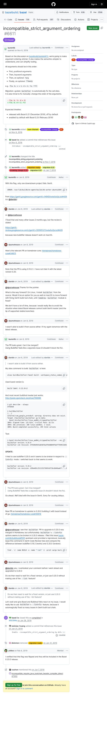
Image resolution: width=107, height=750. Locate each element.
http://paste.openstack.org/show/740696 (23, 398)
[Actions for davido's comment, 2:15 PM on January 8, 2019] (67, 281)
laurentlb (11, 48)
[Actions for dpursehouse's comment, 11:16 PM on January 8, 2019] (67, 482)
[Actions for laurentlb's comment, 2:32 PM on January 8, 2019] (67, 339)
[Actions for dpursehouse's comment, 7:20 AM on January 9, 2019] (67, 562)
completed (36, 618)
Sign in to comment (24, 688)
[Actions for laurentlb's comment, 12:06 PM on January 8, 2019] (67, 177)
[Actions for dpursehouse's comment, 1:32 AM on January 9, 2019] (67, 505)
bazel (23, 12)
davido (11, 209)
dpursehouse (14, 244)
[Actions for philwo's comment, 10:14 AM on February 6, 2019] (67, 650)
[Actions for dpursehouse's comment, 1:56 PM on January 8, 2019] (67, 263)
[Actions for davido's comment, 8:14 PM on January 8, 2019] (67, 357)
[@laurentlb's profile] (5, 49)
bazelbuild (11, 12)
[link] (14, 129)
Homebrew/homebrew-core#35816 (26, 514)
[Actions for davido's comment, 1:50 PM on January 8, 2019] (67, 209)
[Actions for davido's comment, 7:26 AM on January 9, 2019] (67, 588)
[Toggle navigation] (5, 4)
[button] (64, 100)
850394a (13, 620)
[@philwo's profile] (5, 650)
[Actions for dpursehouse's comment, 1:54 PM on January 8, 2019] (67, 244)
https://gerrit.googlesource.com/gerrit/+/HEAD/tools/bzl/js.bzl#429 (38, 196)
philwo (11, 650)
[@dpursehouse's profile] (5, 244)
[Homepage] (53, 4)
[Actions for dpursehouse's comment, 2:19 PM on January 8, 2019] (67, 321)
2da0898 (62, 635)
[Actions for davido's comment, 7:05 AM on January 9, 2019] (67, 523)
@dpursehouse (15, 215)
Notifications (64, 12)
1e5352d (62, 149)
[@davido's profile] (5, 209)
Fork (80, 12)
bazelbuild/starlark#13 (38, 56)
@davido (13, 199)
